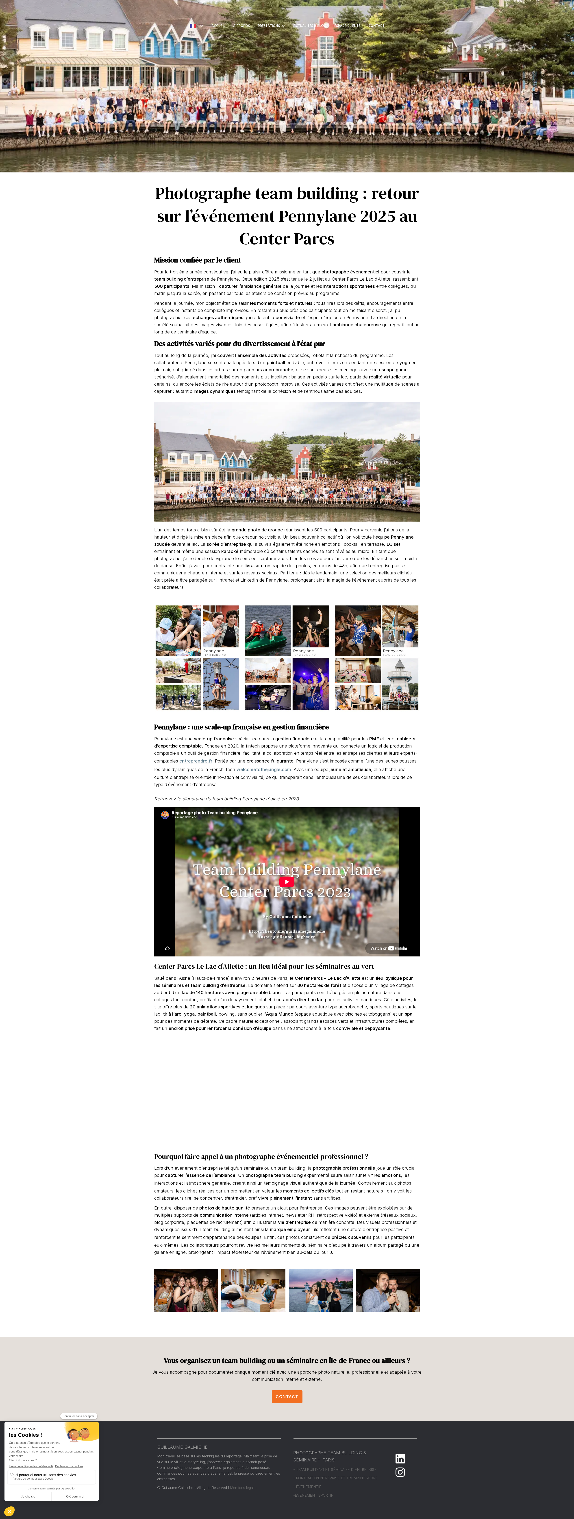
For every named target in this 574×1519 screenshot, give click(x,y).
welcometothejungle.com (264, 769)
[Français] (196, 26)
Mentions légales (243, 1487)
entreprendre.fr (195, 761)
